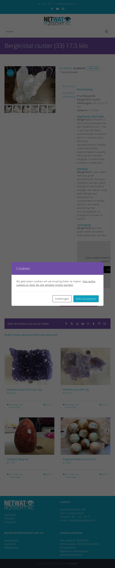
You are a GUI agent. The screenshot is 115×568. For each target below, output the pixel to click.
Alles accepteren (86, 298)
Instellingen (62, 298)
